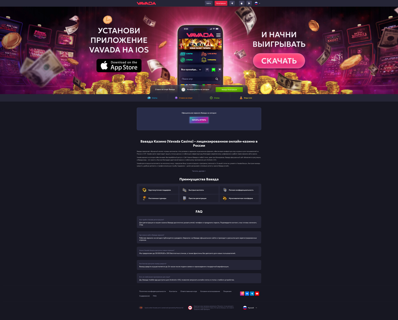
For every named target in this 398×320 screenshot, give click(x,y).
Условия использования (210, 291)
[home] (146, 3)
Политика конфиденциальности (152, 291)
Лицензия (227, 291)
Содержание (144, 296)
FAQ (154, 296)
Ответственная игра (188, 291)
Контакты (173, 291)
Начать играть (199, 120)
